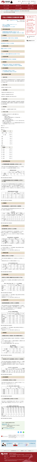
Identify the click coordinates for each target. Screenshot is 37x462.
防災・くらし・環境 (6, 5)
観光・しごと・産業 (30, 5)
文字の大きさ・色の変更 (26, 1)
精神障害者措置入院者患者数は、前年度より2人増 (11, 31)
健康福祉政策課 (4, 424)
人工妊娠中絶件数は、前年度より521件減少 (10, 71)
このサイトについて (6, 450)
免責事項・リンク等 (23, 450)
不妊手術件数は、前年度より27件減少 (9, 70)
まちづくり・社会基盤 (18, 8)
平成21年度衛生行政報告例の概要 (8, 12)
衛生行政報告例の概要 (6, 25)
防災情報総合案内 (32, 443)
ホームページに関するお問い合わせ (24, 456)
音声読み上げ (34, 1)
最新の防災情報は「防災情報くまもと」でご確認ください (31, 32)
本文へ (20, 1)
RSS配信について (30, 450)
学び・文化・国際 (6, 8)
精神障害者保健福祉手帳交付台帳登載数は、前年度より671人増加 (13, 32)
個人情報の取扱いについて (15, 450)
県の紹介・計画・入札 (31, 8)
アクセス (7, 456)
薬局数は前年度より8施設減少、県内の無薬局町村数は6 (11, 64)
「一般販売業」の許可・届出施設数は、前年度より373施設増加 (12, 65)
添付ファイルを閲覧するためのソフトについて (10, 24)
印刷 (8, 20)
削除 (14, 12)
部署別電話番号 (13, 456)
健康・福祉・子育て (18, 5)
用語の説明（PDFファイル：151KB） (9, 26)
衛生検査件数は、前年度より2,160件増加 (7, 43)
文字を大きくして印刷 (15, 20)
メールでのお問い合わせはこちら (8, 428)
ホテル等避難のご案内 (30, 28)
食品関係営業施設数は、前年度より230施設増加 (8, 59)
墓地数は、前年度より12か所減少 (6, 48)
